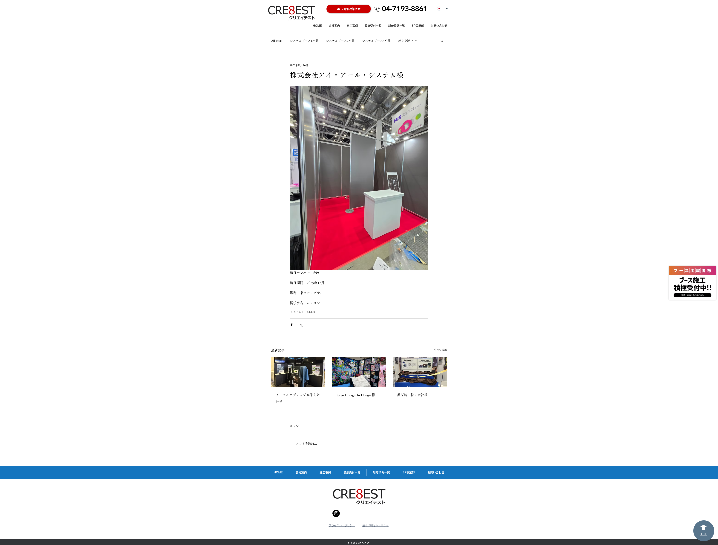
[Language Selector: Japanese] (443, 8)
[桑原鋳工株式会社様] (420, 372)
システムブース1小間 (304, 40)
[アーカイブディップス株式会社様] (298, 372)
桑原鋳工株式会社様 (412, 395)
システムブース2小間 (340, 40)
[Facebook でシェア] (291, 325)
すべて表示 (440, 349)
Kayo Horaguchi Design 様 (356, 395)
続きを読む (405, 40)
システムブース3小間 (376, 40)
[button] (442, 40)
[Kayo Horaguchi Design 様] (359, 372)
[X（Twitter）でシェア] (301, 325)
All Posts (276, 40)
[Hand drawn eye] (692, 282)
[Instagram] (336, 513)
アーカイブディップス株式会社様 (298, 398)
